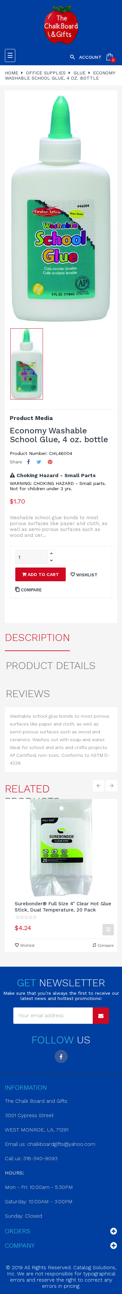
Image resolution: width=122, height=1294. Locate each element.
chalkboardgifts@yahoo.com (61, 1144)
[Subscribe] (101, 1015)
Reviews (28, 693)
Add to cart (42, 574)
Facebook (61, 1056)
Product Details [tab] (51, 665)
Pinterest (50, 462)
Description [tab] (37, 637)
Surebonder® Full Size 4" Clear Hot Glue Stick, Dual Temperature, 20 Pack (63, 907)
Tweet (38, 462)
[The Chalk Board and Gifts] (61, 24)
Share (28, 462)
